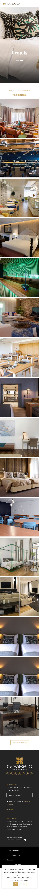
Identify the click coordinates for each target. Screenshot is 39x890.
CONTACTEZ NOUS (20, 743)
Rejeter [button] (22, 884)
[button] (12, 90)
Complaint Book (13, 850)
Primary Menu (34, 3)
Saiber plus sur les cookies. (19, 880)
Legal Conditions (13, 855)
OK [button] (16, 884)
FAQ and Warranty (14, 865)
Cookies (10, 860)
